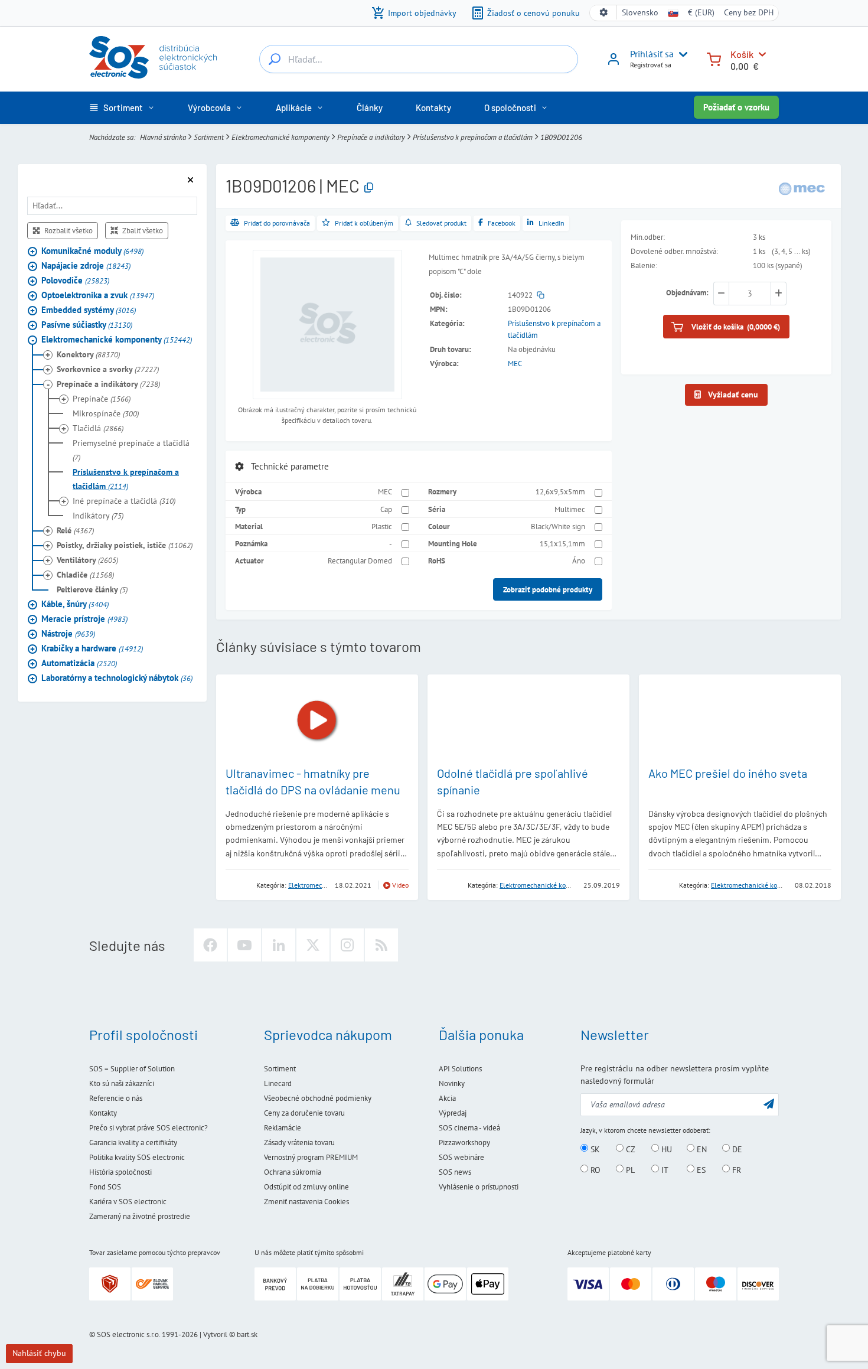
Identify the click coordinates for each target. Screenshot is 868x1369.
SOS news (455, 1172)
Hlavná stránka (163, 137)
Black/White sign (558, 526)
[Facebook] (210, 944)
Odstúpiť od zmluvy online (306, 1187)
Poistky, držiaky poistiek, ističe (124, 545)
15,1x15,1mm (562, 543)
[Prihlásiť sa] (613, 63)
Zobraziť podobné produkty (547, 589)
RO (594, 1169)
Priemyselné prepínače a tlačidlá (131, 450)
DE (736, 1148)
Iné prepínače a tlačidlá (124, 501)
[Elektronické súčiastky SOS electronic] (153, 57)
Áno (578, 560)
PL (629, 1169)
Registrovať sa (650, 64)
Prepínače (101, 398)
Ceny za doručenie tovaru (304, 1113)
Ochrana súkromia (292, 1172)
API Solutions (460, 1069)
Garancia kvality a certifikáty (133, 1142)
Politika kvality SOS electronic (137, 1157)
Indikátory (98, 515)
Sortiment (209, 137)
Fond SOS (105, 1187)
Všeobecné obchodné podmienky (317, 1098)
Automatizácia (79, 663)
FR (735, 1169)
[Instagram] (347, 944)
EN (700, 1148)
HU (665, 1148)
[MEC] (801, 187)
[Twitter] (312, 944)
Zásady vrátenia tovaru (299, 1142)
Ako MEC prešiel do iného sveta (727, 773)
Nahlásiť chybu (39, 1353)
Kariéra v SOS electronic (128, 1202)
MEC (515, 363)
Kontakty (103, 1113)
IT (663, 1169)
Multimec (569, 509)
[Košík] (714, 58)
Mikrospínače (106, 413)
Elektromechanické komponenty (280, 137)
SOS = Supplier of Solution (132, 1069)
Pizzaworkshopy (464, 1142)
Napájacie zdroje (85, 265)
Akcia (447, 1098)
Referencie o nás (115, 1098)
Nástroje (68, 633)
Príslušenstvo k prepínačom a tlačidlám (473, 137)
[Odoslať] (769, 1103)
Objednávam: (687, 292)
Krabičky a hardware (92, 648)
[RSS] (381, 944)
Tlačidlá (98, 428)
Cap (386, 509)
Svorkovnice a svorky (108, 369)
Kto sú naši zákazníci (121, 1083)
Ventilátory (87, 560)
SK (594, 1148)
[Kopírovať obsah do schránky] (368, 188)
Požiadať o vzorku (736, 107)
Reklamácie (282, 1128)
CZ (629, 1148)
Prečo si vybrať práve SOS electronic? (148, 1128)
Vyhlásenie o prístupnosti (478, 1187)
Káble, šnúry (75, 603)
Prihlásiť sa (652, 54)
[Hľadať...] (274, 59)
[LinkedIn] (278, 944)
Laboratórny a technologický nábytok (116, 677)
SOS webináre (461, 1157)
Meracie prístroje (84, 618)
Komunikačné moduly (92, 250)
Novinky (452, 1083)
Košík (741, 54)
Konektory (88, 354)
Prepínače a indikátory (371, 137)
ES (700, 1169)
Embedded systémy (88, 309)
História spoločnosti (120, 1172)
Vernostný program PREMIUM (311, 1157)
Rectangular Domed (360, 560)
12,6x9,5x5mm (560, 491)
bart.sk (247, 1334)
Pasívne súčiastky (86, 324)
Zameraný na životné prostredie (139, 1216)
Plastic (381, 526)
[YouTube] (244, 944)
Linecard (278, 1083)
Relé (75, 530)
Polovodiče (75, 280)
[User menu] (681, 54)
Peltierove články (92, 589)
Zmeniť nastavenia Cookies (306, 1202)
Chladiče (85, 574)
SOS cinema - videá (469, 1128)
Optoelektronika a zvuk (97, 295)
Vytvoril (215, 1334)
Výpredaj (452, 1113)
